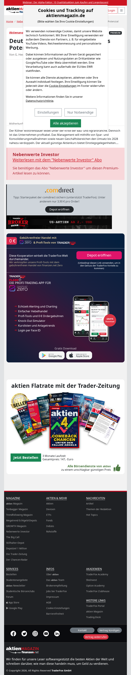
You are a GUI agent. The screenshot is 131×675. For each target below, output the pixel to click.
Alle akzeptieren (65, 123)
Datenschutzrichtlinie (39, 101)
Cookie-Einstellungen (62, 86)
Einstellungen (48, 112)
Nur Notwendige (80, 112)
